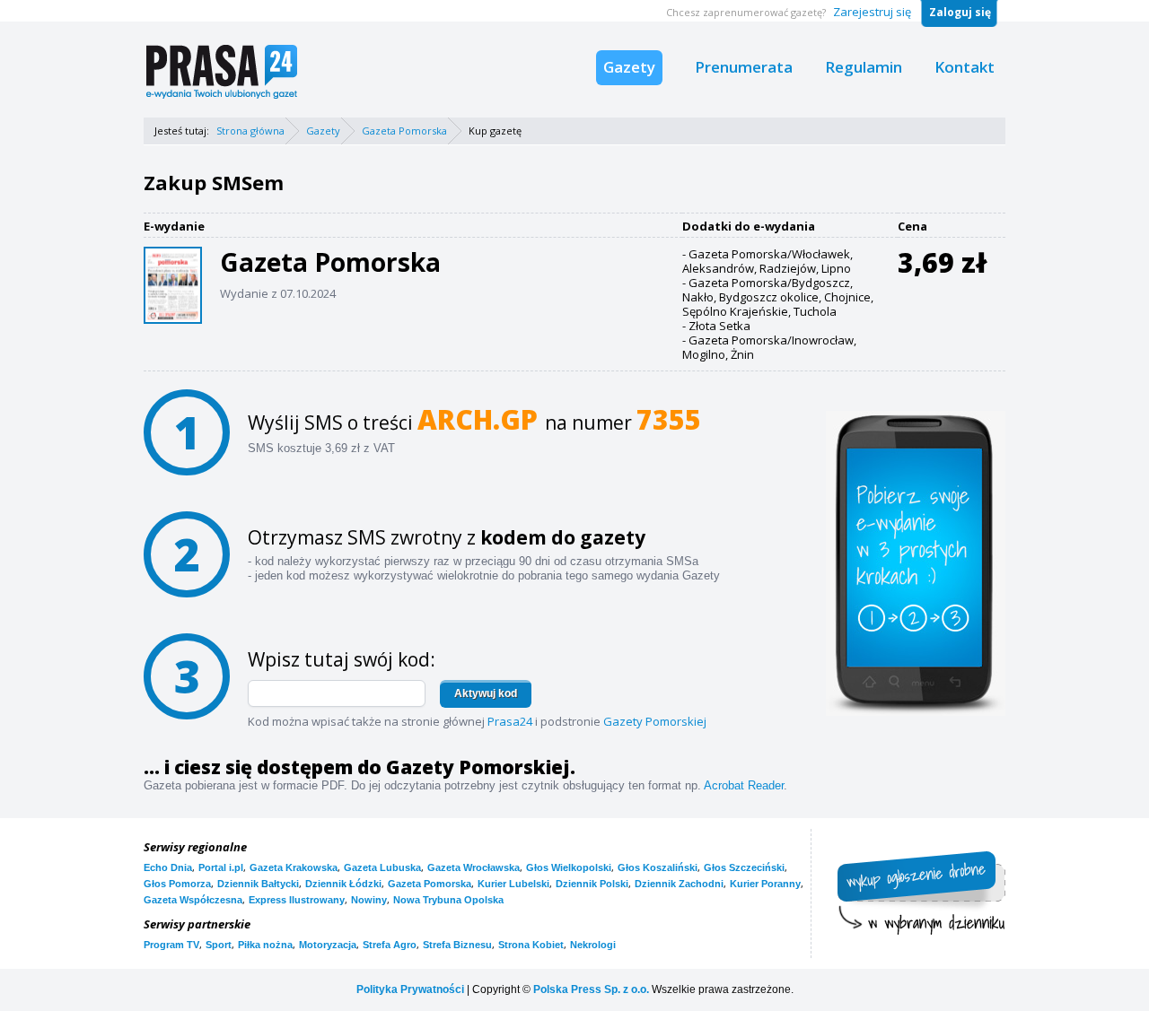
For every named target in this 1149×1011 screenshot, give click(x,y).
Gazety (629, 67)
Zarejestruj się (872, 12)
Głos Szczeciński (744, 867)
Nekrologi (593, 944)
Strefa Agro (390, 944)
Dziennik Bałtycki (258, 883)
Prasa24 (509, 721)
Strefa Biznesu (457, 944)
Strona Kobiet (531, 944)
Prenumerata (744, 67)
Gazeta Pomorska (404, 130)
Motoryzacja (327, 944)
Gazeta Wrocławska (473, 867)
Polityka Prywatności (410, 989)
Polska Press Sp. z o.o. (591, 989)
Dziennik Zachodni (679, 883)
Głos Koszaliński (657, 867)
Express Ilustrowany (297, 899)
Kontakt (964, 67)
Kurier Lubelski (513, 883)
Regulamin (863, 67)
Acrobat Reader (744, 785)
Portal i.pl (220, 867)
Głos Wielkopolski (568, 867)
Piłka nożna (265, 944)
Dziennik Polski (592, 883)
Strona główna (250, 130)
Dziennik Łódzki (343, 883)
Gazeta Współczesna (193, 899)
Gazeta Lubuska (382, 867)
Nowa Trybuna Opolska (448, 899)
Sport (219, 944)
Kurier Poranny (765, 883)
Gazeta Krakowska (294, 867)
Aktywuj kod (485, 693)
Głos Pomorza (177, 883)
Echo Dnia (168, 867)
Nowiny (369, 899)
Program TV (171, 944)
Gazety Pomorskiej (654, 721)
